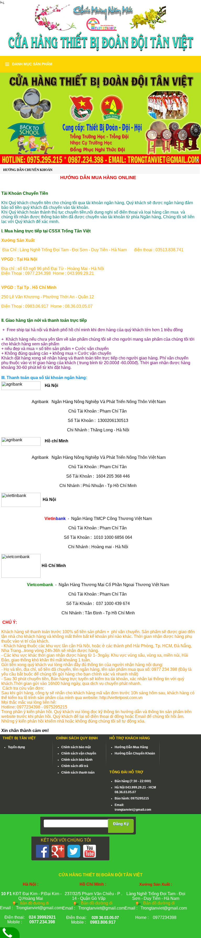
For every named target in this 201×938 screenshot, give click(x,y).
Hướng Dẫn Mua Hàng (131, 747)
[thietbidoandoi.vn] (100, 118)
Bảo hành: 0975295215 (132, 798)
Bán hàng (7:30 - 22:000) (133, 781)
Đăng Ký (121, 823)
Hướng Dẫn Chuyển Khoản (135, 753)
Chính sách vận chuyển (78, 753)
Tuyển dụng (16, 747)
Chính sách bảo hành (76, 760)
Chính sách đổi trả (74, 766)
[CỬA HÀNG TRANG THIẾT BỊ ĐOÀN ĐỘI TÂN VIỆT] (100, 17)
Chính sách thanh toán (77, 772)
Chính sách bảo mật (76, 747)
